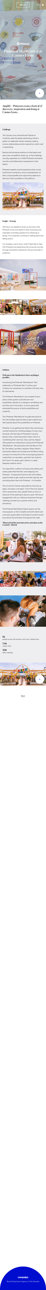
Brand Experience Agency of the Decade (23, 1281)
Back (23, 696)
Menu (39, 5)
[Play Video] (39, 93)
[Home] (23, 4)
